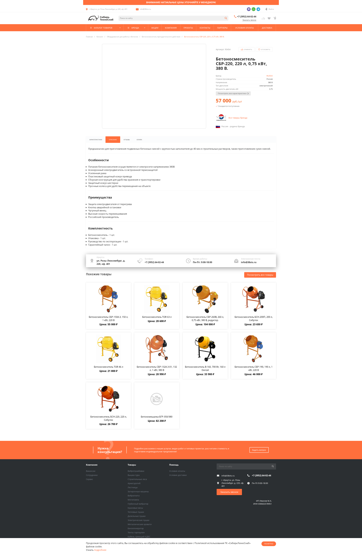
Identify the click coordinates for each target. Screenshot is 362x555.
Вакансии (90, 471)
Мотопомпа (133, 499)
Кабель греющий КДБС (139, 536)
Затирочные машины (138, 491)
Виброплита (134, 495)
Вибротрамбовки (136, 471)
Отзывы (127, 140)
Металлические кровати (140, 524)
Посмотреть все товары (260, 274)
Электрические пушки (138, 520)
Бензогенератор (136, 528)
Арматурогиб (134, 483)
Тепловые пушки (136, 512)
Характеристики (95, 140)
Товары (132, 464)
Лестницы (133, 487)
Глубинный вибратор (138, 503)
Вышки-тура (134, 475)
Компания (91, 464)
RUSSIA (270, 75)
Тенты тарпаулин (136, 532)
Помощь (174, 464)
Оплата (139, 140)
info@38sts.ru (145, 9)
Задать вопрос (259, 450)
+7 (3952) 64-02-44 (246, 16)
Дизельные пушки (137, 516)
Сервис (89, 479)
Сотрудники (92, 475)
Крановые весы (135, 508)
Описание (113, 140)
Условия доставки (178, 475)
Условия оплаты (177, 471)
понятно (268, 544)
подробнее (100, 549)
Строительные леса (137, 479)
